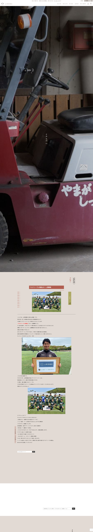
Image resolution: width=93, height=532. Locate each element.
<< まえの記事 (15, 430)
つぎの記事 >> (15, 438)
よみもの (77, 3)
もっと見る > (49, 477)
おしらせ (59, 3)
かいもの (71, 3)
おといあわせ (83, 3)
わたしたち (65, 3)
